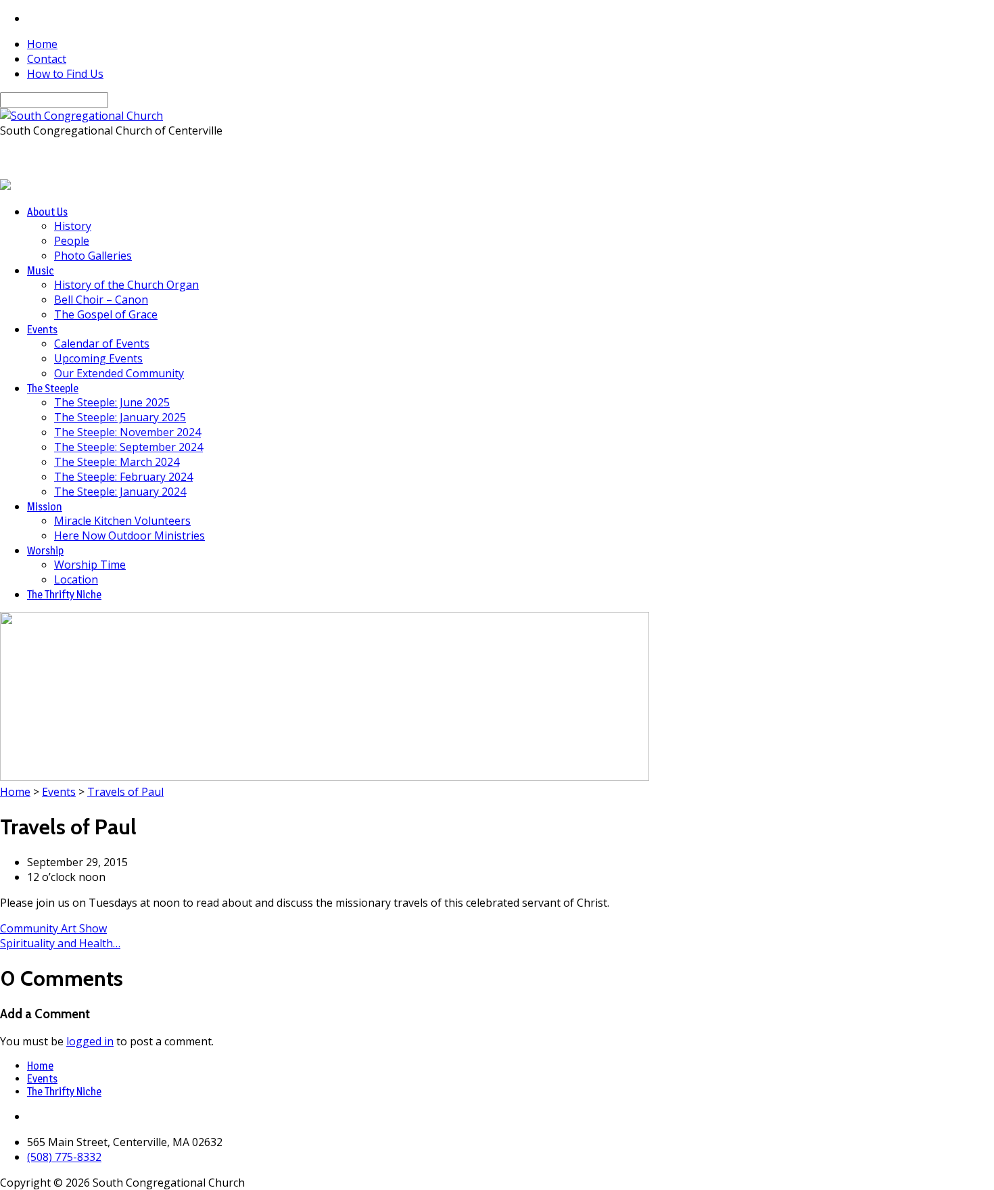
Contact (46, 58)
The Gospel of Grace (106, 314)
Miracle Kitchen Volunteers (122, 520)
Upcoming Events (98, 358)
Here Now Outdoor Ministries (129, 535)
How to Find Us (65, 73)
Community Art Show (53, 928)
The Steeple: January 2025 (120, 417)
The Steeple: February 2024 (123, 476)
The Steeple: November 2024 (127, 432)
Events (59, 791)
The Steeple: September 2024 (128, 446)
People (71, 240)
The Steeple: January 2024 (120, 491)
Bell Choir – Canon (101, 299)
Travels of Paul (125, 791)
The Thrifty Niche (64, 1091)
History (72, 225)
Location (76, 579)
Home (42, 44)
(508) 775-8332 (64, 1156)
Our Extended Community (119, 373)
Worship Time (90, 564)
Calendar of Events (101, 343)
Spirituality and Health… (60, 943)
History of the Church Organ (126, 284)
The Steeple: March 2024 (116, 461)
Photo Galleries (93, 255)
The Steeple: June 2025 (112, 402)
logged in (90, 1041)
